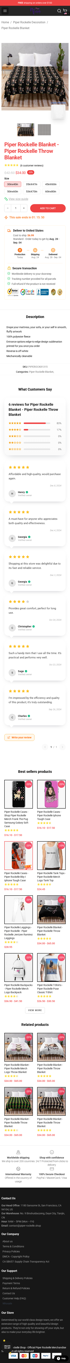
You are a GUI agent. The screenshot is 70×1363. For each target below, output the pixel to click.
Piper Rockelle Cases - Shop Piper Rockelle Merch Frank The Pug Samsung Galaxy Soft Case (16, 819)
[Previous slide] (7, 76)
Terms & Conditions (13, 1246)
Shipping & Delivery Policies (17, 1278)
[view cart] (65, 11)
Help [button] (63, 1358)
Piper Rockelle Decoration (29, 22)
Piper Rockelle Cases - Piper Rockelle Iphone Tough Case (49, 815)
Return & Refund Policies (16, 1288)
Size (6, 178)
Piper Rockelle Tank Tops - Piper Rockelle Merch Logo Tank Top (51, 877)
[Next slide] (63, 76)
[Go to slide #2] (44, 129)
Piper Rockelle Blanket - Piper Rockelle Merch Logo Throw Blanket (17, 1068)
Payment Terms (11, 1283)
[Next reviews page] (62, 747)
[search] (59, 11)
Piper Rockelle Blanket (15, 28)
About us (8, 1241)
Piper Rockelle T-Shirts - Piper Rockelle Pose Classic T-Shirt (50, 989)
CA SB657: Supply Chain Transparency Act (26, 1261)
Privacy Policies (11, 1251)
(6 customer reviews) (31, 165)
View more (35, 1010)
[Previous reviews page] (45, 747)
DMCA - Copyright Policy (16, 1256)
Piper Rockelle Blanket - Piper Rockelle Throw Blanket (50, 931)
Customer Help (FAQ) (14, 1298)
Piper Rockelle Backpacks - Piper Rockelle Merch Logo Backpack (18, 989)
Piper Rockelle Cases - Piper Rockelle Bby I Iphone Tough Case (16, 877)
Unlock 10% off (7, 1347)
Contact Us (9, 1293)
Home (5, 22)
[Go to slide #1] (25, 129)
